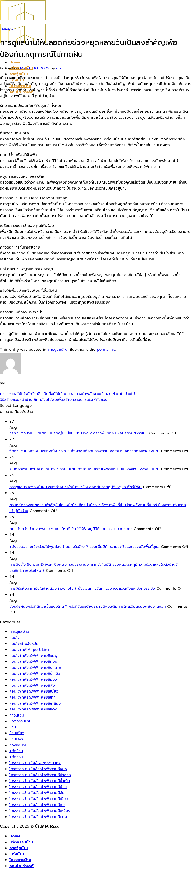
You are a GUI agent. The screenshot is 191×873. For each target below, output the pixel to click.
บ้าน (12, 727)
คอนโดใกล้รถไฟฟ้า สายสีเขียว (33, 691)
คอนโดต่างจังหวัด (23, 644)
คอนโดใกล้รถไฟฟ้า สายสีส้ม (32, 685)
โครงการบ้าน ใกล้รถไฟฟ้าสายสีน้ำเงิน (39, 781)
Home (14, 62)
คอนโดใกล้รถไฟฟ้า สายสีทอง (33, 661)
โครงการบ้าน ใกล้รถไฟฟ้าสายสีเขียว (38, 799)
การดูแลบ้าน (6, 29)
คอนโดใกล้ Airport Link (29, 649)
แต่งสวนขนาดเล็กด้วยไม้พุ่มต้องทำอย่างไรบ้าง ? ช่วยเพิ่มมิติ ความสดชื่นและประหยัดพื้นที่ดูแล (84, 547)
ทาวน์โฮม (16, 715)
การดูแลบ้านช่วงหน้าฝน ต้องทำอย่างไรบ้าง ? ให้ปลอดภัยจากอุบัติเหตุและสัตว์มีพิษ (75, 487)
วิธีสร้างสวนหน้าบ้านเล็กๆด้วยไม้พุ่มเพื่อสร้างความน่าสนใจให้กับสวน (53, 399)
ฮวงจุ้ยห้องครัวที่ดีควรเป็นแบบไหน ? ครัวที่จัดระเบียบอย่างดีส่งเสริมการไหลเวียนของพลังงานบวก (87, 606)
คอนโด (14, 638)
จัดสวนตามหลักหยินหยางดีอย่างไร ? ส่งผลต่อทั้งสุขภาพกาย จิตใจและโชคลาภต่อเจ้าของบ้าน (84, 451)
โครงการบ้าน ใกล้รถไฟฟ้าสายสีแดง (38, 817)
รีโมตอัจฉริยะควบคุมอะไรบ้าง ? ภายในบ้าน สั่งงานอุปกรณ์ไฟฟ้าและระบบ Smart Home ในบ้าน (84, 469)
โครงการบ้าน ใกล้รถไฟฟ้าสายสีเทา (37, 805)
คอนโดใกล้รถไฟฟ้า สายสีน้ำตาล (35, 667)
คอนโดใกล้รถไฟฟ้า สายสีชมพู (33, 655)
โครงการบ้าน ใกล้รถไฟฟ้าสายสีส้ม (37, 793)
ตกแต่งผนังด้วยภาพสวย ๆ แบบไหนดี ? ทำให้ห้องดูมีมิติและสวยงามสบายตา (70, 529)
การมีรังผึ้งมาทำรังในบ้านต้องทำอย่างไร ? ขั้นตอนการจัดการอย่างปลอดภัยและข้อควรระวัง (82, 588)
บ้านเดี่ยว (16, 733)
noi (59, 68)
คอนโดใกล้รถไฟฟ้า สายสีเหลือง (35, 703)
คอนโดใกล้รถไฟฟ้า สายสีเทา (32, 697)
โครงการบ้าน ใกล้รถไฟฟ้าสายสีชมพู (38, 769)
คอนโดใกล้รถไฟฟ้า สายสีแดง (33, 709)
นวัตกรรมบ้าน (20, 721)
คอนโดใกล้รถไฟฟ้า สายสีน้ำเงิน (34, 673)
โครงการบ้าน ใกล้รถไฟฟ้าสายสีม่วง (38, 787)
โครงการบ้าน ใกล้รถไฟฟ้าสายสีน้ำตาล (40, 775)
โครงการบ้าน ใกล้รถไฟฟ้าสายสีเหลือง (39, 811)
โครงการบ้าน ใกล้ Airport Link (35, 763)
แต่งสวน (16, 757)
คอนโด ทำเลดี (21, 866)
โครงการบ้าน (20, 860)
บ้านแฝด (16, 739)
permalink (106, 349)
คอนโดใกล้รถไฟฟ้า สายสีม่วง (33, 679)
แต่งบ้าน (16, 751)
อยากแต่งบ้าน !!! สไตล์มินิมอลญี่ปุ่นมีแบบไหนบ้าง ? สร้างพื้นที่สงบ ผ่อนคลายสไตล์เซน (78, 433)
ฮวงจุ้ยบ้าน (18, 74)
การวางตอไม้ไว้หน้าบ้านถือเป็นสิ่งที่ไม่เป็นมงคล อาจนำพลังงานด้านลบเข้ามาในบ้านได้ (67, 394)
